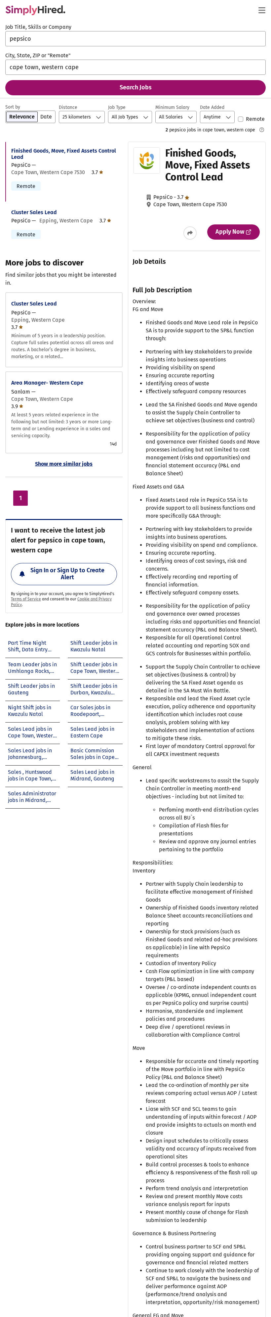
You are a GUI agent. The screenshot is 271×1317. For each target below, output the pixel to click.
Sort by (12, 107)
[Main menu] (262, 10)
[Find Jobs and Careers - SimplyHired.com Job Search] (35, 10)
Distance (68, 107)
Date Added (212, 107)
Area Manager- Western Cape (47, 383)
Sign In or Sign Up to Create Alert (67, 574)
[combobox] (135, 38)
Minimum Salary (172, 107)
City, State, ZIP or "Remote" (37, 55)
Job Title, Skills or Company (38, 27)
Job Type (117, 107)
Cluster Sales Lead (34, 212)
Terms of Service (26, 599)
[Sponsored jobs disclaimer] (262, 130)
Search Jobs (136, 87)
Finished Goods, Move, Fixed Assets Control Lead (63, 154)
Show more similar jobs (64, 464)
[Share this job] (190, 233)
